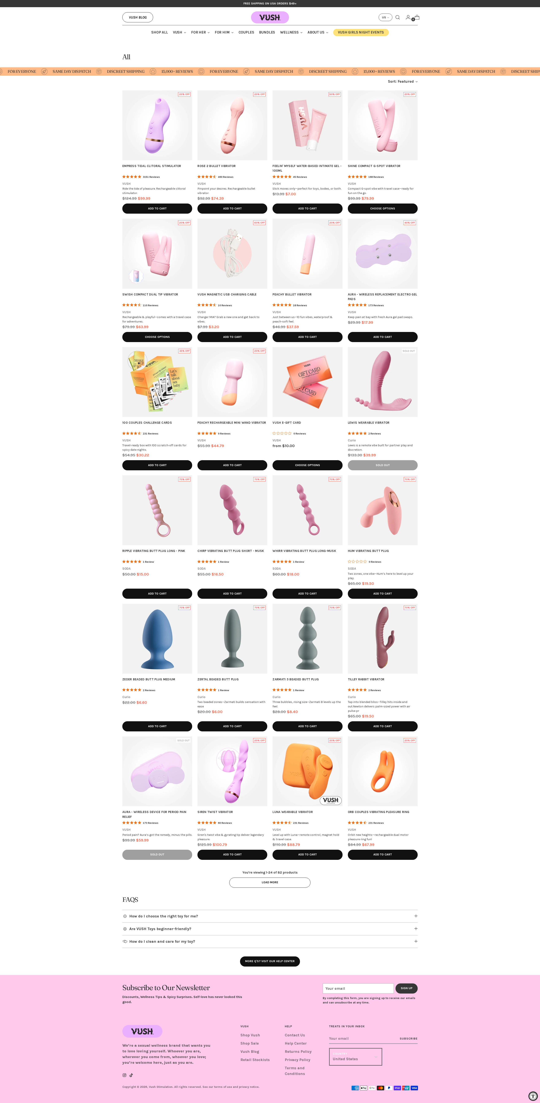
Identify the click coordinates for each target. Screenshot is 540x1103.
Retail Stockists (255, 1059)
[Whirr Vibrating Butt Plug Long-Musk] (307, 510)
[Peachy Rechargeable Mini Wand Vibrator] (232, 382)
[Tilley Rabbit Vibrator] (383, 639)
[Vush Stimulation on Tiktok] (131, 1076)
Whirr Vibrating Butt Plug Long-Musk (304, 551)
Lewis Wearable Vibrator (369, 423)
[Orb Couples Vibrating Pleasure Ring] (383, 771)
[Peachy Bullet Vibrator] (307, 254)
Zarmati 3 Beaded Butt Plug (296, 679)
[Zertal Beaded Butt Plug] (232, 639)
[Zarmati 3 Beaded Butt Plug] (307, 639)
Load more (270, 882)
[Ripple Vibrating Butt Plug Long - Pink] (157, 510)
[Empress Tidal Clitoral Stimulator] (157, 125)
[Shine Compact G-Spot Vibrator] (383, 125)
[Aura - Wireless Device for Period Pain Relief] (157, 771)
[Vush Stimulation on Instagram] (124, 1076)
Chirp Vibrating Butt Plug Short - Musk (230, 551)
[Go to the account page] (406, 17)
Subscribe (409, 1038)
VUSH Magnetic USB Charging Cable (226, 294)
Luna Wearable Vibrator (293, 812)
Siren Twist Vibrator (215, 812)
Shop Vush (250, 1035)
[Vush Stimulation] (270, 17)
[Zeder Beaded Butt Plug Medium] (157, 639)
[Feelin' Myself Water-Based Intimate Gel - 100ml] (307, 125)
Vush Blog (138, 17)
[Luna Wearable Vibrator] (307, 771)
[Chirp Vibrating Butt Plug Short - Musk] (232, 510)
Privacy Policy (297, 1059)
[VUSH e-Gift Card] (307, 382)
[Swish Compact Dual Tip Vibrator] (157, 254)
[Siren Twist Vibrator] (232, 771)
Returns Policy (298, 1051)
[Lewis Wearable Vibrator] (383, 382)
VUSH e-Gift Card (287, 423)
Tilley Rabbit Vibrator (366, 679)
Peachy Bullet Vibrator (292, 294)
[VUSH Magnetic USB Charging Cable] (232, 254)
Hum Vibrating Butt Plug (368, 551)
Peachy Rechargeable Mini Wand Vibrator (231, 423)
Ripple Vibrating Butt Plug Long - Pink (153, 551)
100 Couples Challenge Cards (147, 423)
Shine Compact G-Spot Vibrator (374, 166)
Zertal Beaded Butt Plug (218, 679)
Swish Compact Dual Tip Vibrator (150, 294)
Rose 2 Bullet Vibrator (216, 166)
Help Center (296, 1043)
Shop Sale (249, 1043)
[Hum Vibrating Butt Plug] (383, 510)
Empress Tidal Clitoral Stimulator (151, 166)
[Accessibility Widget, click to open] (533, 1096)
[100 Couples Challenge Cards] (157, 382)
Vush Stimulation (161, 1087)
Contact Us (295, 1035)
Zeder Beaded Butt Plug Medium (148, 679)
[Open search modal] (397, 17)
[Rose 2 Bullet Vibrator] (232, 125)
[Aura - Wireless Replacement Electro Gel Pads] (383, 254)
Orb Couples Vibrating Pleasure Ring (378, 812)
